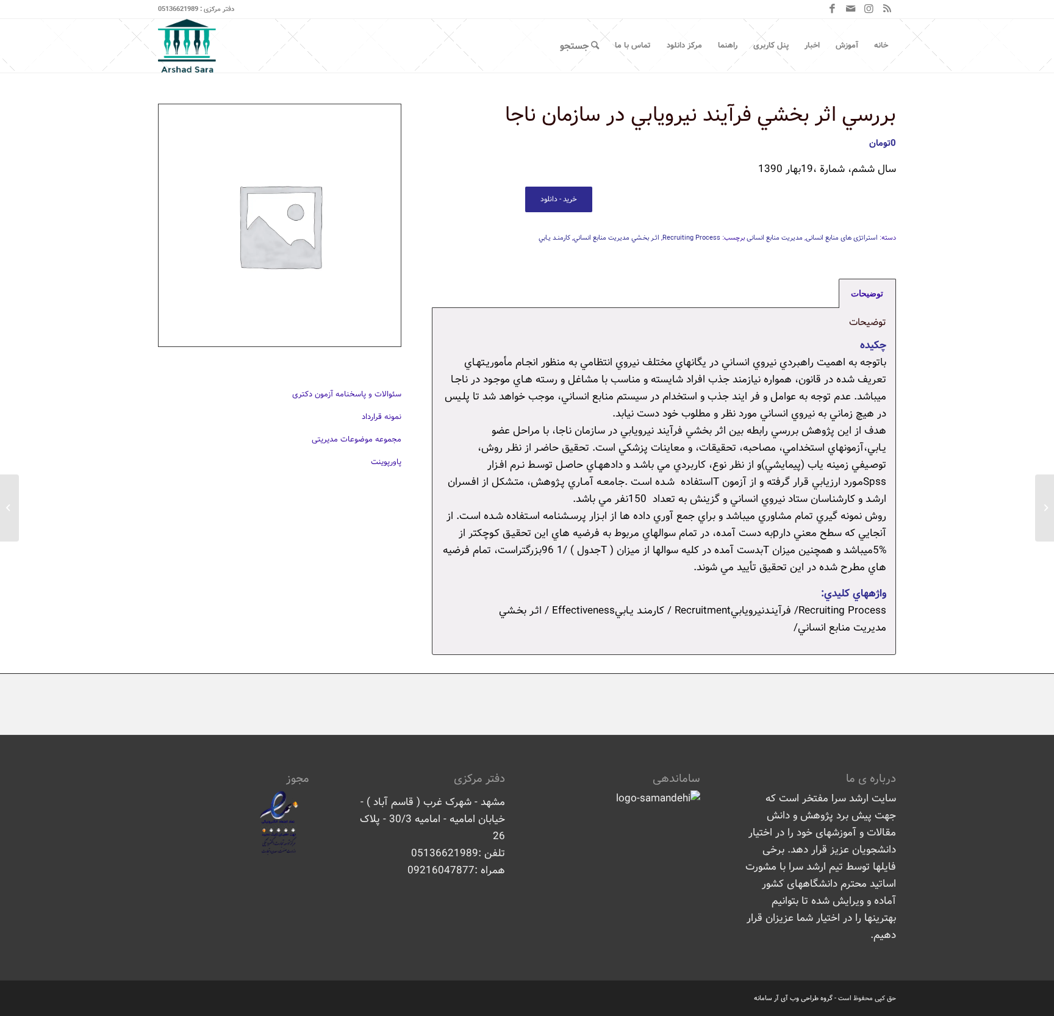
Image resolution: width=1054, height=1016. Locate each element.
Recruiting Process (691, 237)
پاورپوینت (386, 462)
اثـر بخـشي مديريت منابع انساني (616, 237)
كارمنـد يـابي (554, 237)
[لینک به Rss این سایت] (887, 9)
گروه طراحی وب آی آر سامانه (793, 998)
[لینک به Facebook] (832, 9)
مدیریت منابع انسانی (775, 237)
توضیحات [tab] (867, 293)
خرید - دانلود (558, 199)
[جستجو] (579, 46)
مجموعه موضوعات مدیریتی (356, 439)
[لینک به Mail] (850, 9)
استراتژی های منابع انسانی (842, 237)
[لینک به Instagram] (868, 9)
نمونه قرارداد (381, 416)
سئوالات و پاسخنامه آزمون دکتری (346, 394)
